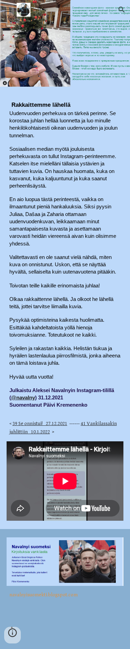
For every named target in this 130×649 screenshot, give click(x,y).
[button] (8, 9)
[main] (65, 268)
